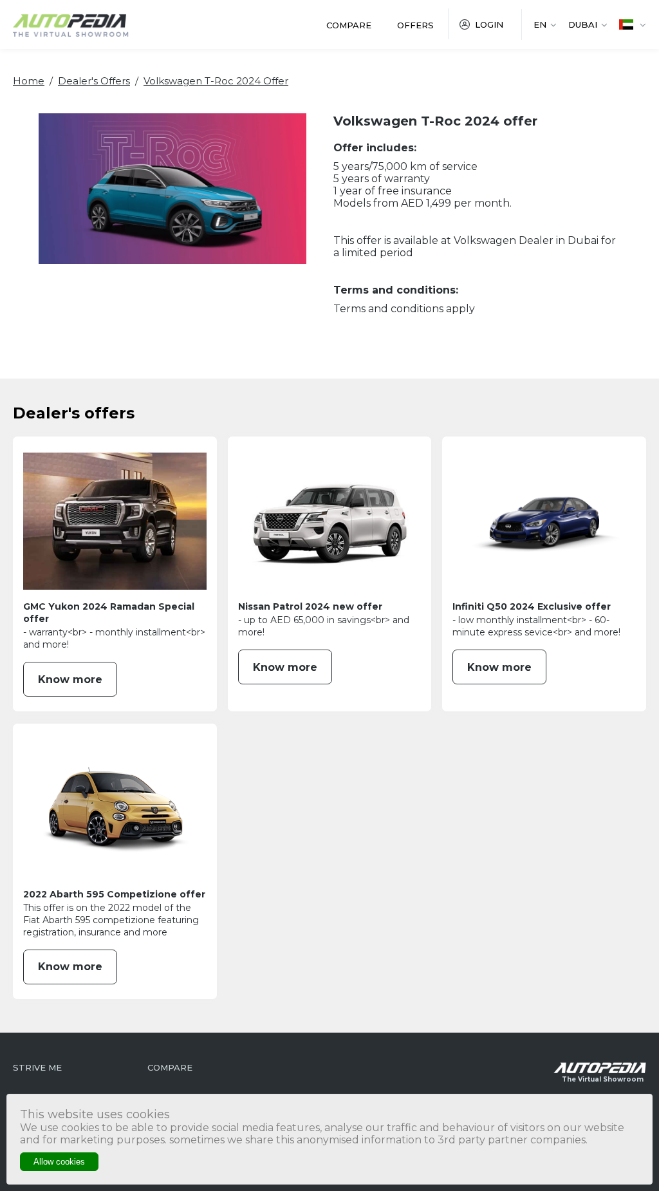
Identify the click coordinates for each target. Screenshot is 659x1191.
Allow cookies (59, 1162)
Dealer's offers (94, 81)
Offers (415, 25)
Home (28, 81)
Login (489, 24)
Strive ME (37, 1067)
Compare (348, 25)
